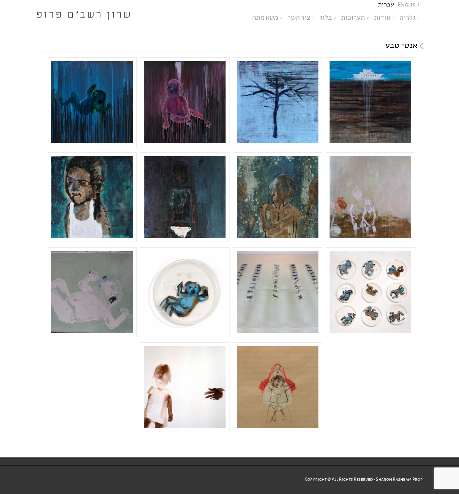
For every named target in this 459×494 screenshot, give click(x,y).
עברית (386, 4)
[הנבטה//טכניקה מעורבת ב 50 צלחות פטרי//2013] (370, 293)
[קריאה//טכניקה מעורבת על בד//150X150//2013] (185, 103)
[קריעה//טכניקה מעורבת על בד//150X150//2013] (92, 103)
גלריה (407, 17)
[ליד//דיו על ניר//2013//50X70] (185, 388)
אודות (382, 17)
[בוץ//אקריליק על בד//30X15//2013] (277, 198)
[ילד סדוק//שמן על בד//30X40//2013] (185, 198)
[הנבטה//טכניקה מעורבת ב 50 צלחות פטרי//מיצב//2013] (277, 293)
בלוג (326, 17)
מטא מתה (265, 17)
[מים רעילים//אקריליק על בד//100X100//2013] (370, 198)
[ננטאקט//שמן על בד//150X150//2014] (370, 103)
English (408, 4)
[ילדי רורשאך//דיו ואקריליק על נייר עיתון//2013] (277, 388)
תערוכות (353, 17)
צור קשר (299, 17)
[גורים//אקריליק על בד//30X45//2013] (92, 293)
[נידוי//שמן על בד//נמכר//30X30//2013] (92, 198)
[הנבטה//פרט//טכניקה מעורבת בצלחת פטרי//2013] (185, 293)
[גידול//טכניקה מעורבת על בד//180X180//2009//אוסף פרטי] (277, 103)
